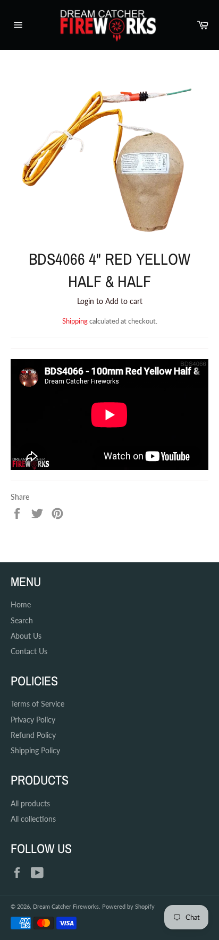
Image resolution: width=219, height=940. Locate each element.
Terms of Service (37, 703)
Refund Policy (33, 734)
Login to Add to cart (109, 301)
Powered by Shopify (128, 906)
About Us (26, 635)
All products (30, 803)
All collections (33, 818)
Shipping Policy (35, 750)
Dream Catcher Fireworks (66, 906)
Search (22, 620)
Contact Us (29, 651)
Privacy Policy (33, 719)
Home (21, 604)
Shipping (75, 321)
